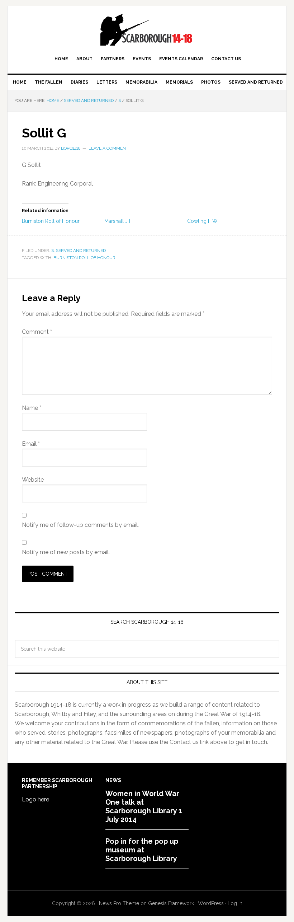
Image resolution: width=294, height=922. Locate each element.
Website (33, 479)
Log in (235, 903)
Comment (37, 331)
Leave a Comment (108, 148)
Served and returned (81, 250)
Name (31, 407)
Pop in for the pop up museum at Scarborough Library (141, 850)
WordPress (211, 903)
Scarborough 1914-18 (147, 29)
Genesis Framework (171, 903)
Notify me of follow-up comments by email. (80, 524)
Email (31, 443)
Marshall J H (118, 221)
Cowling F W (202, 221)
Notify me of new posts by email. (66, 552)
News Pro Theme (119, 903)
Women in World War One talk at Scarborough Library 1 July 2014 (143, 806)
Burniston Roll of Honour (51, 221)
